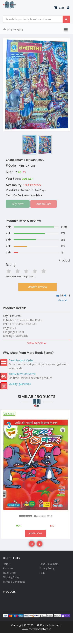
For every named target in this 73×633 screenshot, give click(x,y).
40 (19, 172)
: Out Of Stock (32, 185)
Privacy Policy (47, 568)
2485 (8, 276)
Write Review (39, 287)
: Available (36, 195)
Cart (61, 8)
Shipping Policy (11, 577)
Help (42, 572)
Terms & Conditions (14, 581)
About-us (8, 568)
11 (68, 295)
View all (62, 300)
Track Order (9, 572)
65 (24, 172)
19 (61, 295)
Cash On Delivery (49, 564)
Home (6, 564)
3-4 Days (40, 190)
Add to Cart (35, 533)
